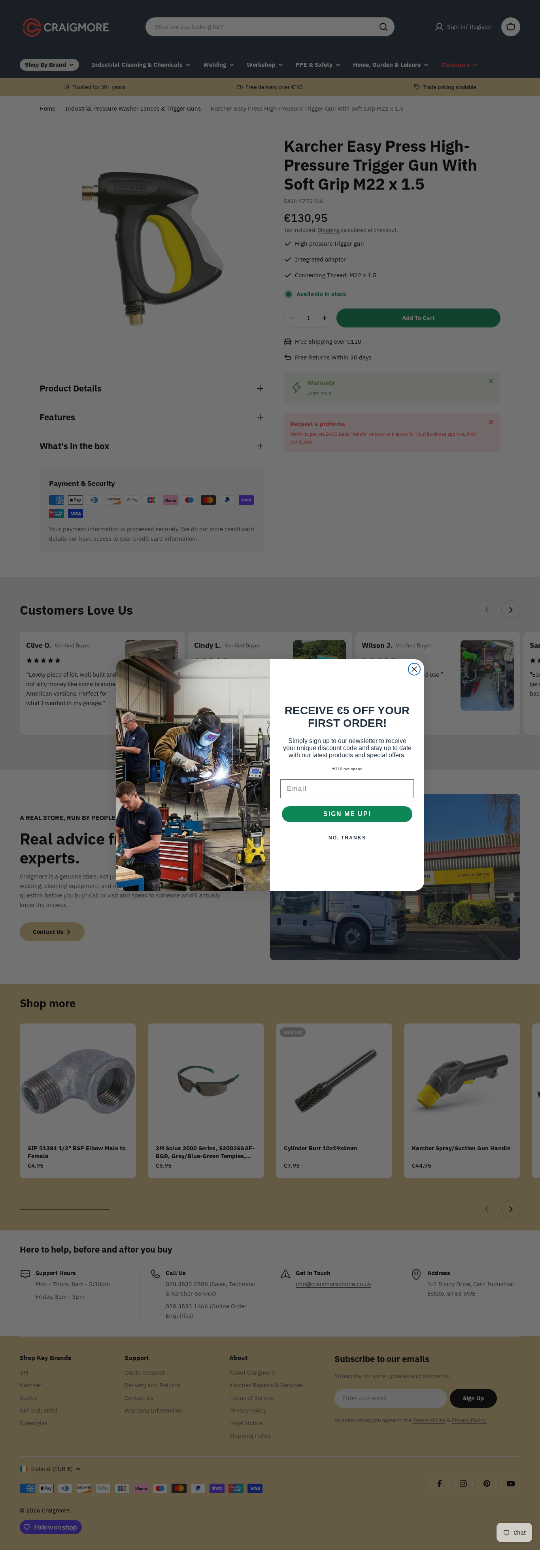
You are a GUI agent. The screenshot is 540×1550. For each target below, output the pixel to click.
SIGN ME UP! (347, 814)
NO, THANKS (347, 838)
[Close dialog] (414, 669)
